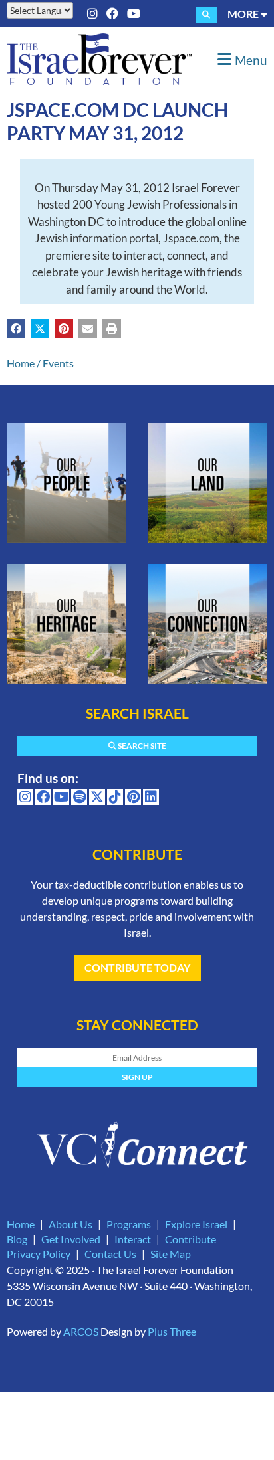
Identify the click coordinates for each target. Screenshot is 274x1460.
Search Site (141, 746)
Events (58, 363)
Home (21, 363)
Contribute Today (137, 967)
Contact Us (110, 1253)
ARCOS (80, 1331)
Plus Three (172, 1331)
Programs (128, 1224)
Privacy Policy (38, 1253)
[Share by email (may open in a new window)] (87, 328)
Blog (17, 1239)
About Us (70, 1224)
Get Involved (70, 1239)
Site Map (170, 1253)
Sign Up (137, 1077)
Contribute (190, 1239)
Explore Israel (196, 1224)
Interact (132, 1239)
